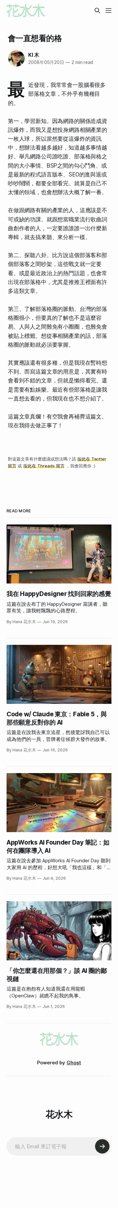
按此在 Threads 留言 (44, 465)
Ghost (74, 1062)
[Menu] (108, 10)
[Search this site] (97, 10)
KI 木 (33, 54)
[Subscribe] (102, 1146)
